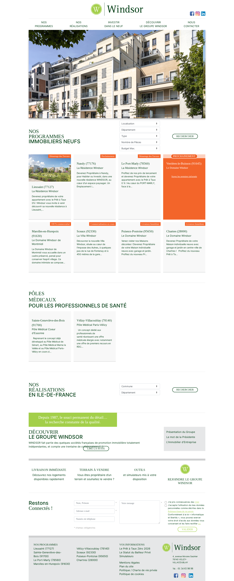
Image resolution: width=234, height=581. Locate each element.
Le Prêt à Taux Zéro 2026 (134, 548)
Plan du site (126, 566)
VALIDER (187, 529)
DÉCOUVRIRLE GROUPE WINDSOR (153, 24)
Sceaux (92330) (86, 552)
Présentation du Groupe (180, 431)
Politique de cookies (131, 574)
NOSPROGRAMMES (44, 24)
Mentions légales (129, 562)
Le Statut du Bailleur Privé (135, 552)
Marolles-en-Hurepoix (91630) (52, 563)
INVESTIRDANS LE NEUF (113, 24)
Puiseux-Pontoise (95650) (92, 556)
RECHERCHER (185, 136)
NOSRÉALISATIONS (79, 24)
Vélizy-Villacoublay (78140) (93, 548)
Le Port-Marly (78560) (47, 560)
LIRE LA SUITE (96, 448)
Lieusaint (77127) (44, 548)
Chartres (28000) (87, 560)
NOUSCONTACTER (191, 24)
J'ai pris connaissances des (183, 502)
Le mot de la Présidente (180, 437)
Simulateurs (126, 556)
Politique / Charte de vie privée (138, 570)
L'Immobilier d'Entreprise (181, 442)
